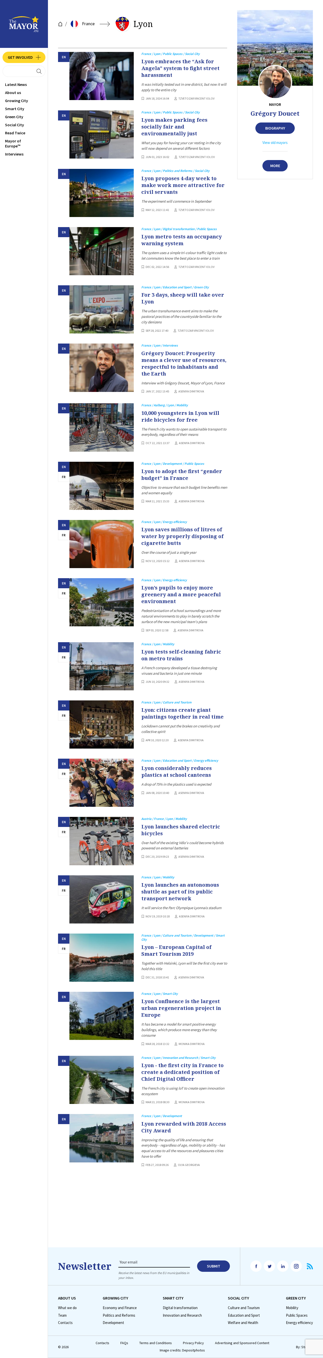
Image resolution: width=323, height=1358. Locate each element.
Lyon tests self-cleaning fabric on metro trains (181, 655)
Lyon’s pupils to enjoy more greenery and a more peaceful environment (181, 594)
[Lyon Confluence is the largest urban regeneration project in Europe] (101, 1016)
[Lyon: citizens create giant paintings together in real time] (101, 724)
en (64, 57)
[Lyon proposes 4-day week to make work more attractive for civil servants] (101, 193)
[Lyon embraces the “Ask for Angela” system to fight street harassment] (101, 76)
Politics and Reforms (119, 1315)
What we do (67, 1308)
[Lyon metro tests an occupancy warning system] (101, 251)
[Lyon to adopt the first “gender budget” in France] (101, 486)
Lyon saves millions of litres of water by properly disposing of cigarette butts (182, 536)
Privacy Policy (193, 1343)
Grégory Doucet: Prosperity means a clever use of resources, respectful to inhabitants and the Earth (183, 363)
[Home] (60, 24)
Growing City (16, 100)
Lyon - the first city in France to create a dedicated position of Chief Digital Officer (182, 1072)
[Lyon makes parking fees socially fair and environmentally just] (101, 134)
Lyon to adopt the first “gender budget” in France (181, 474)
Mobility (292, 1308)
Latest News (16, 84)
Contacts (65, 1322)
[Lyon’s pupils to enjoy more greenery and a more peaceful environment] (101, 602)
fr (64, 477)
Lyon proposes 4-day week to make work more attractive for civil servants (183, 185)
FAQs (124, 1343)
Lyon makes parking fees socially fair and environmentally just (174, 126)
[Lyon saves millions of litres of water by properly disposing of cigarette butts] (101, 544)
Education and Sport (244, 1315)
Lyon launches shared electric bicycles (180, 830)
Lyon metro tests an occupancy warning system (181, 240)
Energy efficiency (299, 1322)
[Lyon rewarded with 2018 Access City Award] (101, 1138)
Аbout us (13, 92)
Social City (14, 124)
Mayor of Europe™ (13, 143)
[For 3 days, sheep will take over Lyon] (101, 309)
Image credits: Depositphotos (182, 1350)
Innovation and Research (182, 1315)
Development (113, 1322)
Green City (14, 116)
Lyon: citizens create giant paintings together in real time (182, 713)
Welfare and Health (243, 1322)
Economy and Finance (120, 1308)
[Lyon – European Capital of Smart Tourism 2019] (101, 958)
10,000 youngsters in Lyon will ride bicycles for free (180, 416)
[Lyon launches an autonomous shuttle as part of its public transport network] (101, 899)
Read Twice (15, 132)
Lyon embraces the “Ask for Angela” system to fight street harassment (180, 68)
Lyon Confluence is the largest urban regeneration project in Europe (181, 1008)
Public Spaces (297, 1315)
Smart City (14, 108)
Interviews (14, 154)
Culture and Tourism (244, 1308)
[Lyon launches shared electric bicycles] (101, 841)
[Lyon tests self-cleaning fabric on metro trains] (101, 666)
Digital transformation (180, 1308)
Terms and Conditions (155, 1343)
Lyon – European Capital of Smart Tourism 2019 (176, 950)
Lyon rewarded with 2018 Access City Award (183, 1127)
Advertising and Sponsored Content (242, 1343)
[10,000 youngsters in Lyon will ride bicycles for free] (101, 427)
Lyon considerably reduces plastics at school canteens (176, 771)
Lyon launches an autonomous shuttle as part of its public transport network (180, 891)
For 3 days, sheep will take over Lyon (182, 298)
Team (62, 1315)
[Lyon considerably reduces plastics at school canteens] (101, 783)
